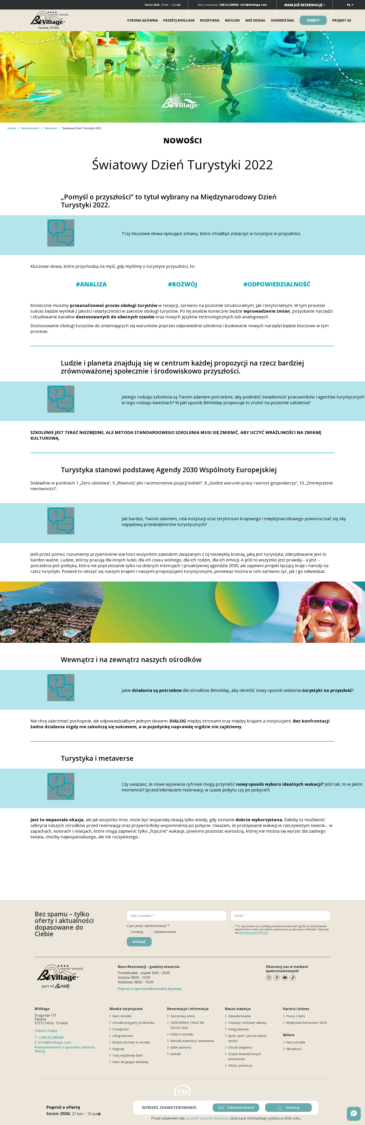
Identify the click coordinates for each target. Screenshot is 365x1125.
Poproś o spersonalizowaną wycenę (149, 989)
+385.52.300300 (49, 1037)
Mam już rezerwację (303, 5)
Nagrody (118, 1049)
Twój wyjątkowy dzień (127, 1055)
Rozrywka (209, 20)
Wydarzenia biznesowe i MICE (306, 1023)
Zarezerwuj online (182, 1016)
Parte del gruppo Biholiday (130, 1062)
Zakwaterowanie (239, 1016)
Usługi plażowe (122, 1036)
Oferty (313, 20)
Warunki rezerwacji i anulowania (192, 1041)
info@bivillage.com (53, 1042)
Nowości (50, 128)
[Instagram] (269, 978)
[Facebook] (277, 978)
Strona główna (142, 20)
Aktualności (30, 128)
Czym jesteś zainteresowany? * (148, 926)
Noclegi (232, 20)
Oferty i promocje (240, 1065)
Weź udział (255, 20)
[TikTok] (293, 978)
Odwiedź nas (282, 20)
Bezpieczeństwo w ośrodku (131, 1042)
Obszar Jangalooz (240, 1047)
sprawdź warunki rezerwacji (207, 1118)
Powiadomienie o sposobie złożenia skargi (65, 1049)
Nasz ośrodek (121, 1016)
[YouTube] (285, 978)
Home (11, 128)
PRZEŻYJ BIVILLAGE (179, 20)
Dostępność (120, 1029)
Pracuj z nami (295, 1016)
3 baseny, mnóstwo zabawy (247, 1023)
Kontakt (175, 1054)
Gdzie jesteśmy (180, 1047)
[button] (354, 1114)
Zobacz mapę (46, 1030)
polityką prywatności (254, 932)
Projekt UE (341, 20)
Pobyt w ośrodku (181, 1034)
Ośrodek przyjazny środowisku (133, 1023)
